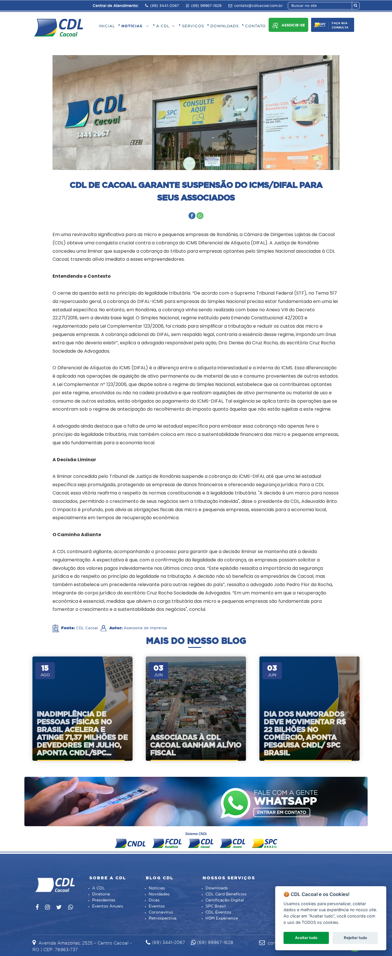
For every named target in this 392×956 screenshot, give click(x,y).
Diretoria (101, 894)
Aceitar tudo (306, 937)
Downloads (216, 888)
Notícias (157, 888)
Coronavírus (161, 912)
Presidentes (103, 900)
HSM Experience (221, 918)
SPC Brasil (215, 906)
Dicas (154, 900)
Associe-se (293, 25)
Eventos (157, 906)
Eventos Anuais (107, 906)
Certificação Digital (224, 900)
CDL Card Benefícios (226, 894)
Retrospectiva (162, 918)
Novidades (159, 894)
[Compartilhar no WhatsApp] (200, 215)
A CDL (98, 888)
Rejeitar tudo (355, 937)
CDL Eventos (218, 912)
